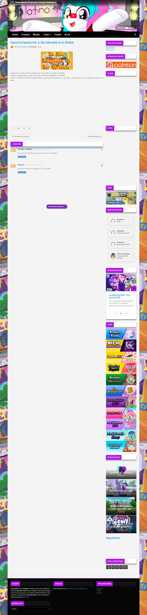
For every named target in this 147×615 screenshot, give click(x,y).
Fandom (58, 34)
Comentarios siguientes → (56, 206)
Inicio (16, 34)
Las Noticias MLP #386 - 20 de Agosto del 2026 (119, 296)
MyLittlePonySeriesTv (73, 588)
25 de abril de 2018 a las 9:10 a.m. (34, 165)
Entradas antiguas (94, 136)
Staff (68, 34)
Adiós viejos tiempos (123, 254)
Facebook (99, 588)
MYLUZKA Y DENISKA (25, 149)
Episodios (26, 34)
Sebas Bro (84, 588)
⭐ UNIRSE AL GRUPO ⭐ (115, 202)
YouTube (99, 593)
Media (47, 34)
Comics (37, 34)
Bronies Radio (110, 50)
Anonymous (120, 219)
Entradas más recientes (21, 136)
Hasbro (27, 597)
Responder (22, 156)
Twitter (98, 591)
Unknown (21, 165)
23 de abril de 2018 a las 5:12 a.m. (42, 149)
